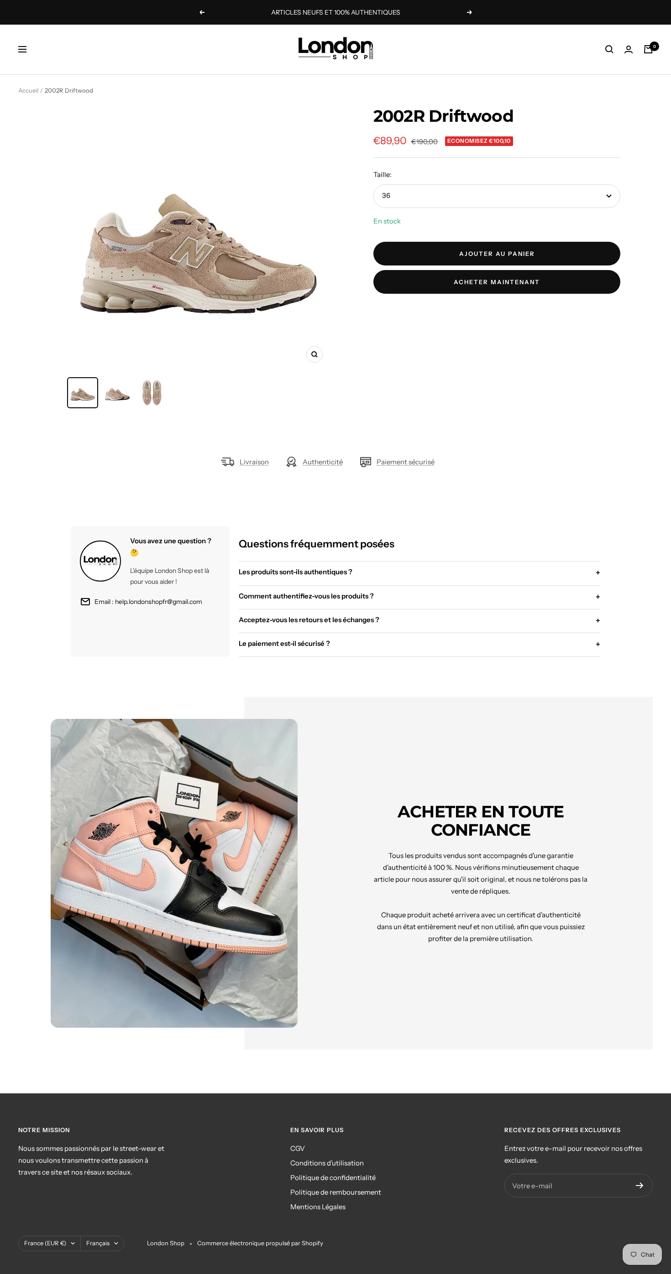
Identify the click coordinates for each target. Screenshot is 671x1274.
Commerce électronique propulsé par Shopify (260, 1243)
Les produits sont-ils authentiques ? (419, 572)
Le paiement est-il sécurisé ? (419, 644)
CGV (297, 1148)
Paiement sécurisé (406, 462)
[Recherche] (609, 49)
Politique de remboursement (335, 1192)
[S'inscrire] (640, 1185)
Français (98, 1243)
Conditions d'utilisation (327, 1163)
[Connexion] (628, 49)
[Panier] (648, 49)
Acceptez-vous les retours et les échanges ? (419, 620)
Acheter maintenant (497, 282)
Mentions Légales (318, 1206)
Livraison (254, 462)
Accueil (28, 90)
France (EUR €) (45, 1243)
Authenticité (323, 462)
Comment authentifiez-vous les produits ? (419, 597)
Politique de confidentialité (333, 1177)
